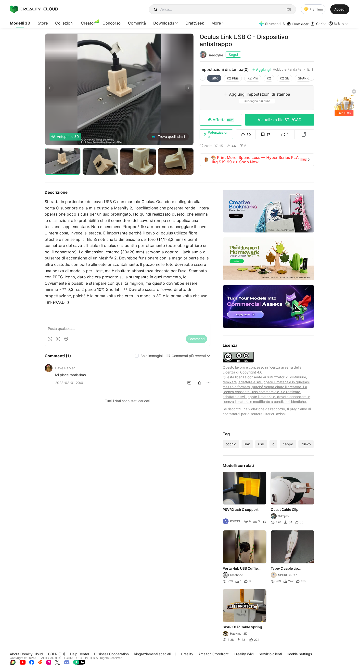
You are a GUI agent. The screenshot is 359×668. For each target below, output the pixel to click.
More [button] (216, 23)
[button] (338, 23)
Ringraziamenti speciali (152, 654)
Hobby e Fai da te (287, 69)
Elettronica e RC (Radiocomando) (308, 69)
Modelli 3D (20, 23)
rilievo (306, 444)
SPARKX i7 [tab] (306, 78)
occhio (231, 444)
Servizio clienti (270, 654)
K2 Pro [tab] (252, 78)
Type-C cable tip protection (284, 568)
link (247, 444)
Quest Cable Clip (284, 510)
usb (261, 444)
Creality (187, 654)
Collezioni (64, 23)
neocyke (216, 55)
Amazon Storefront (213, 654)
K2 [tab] (269, 78)
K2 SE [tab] (284, 78)
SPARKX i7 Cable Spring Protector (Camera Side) (243, 627)
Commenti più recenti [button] (189, 356)
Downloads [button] (163, 23)
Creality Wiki (244, 654)
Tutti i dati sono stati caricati (127, 401)
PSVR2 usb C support (240, 510)
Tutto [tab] (214, 78)
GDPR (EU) (56, 654)
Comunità (137, 23)
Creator (88, 23)
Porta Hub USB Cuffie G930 (240, 568)
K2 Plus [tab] (233, 78)
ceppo (288, 444)
